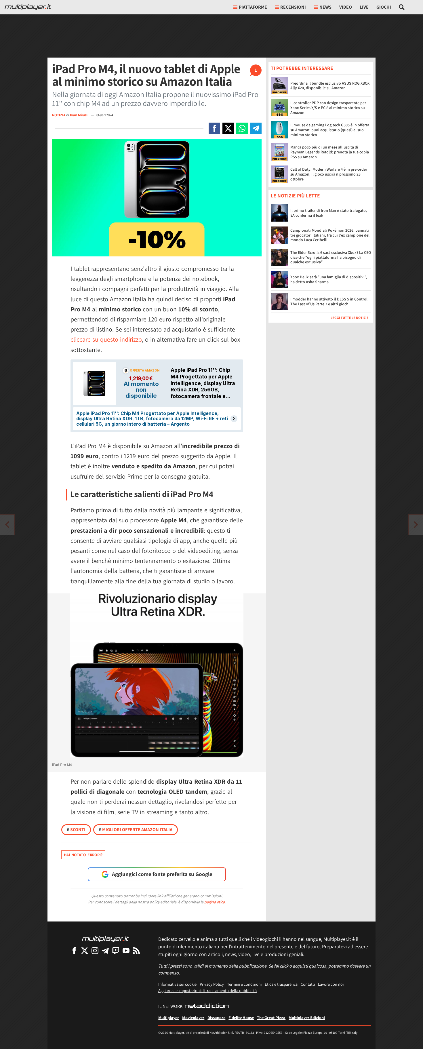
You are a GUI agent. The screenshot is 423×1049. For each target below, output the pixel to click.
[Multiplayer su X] (84, 950)
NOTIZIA (58, 115)
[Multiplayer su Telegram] (105, 950)
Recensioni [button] (293, 7)
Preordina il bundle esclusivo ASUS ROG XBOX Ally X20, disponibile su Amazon (329, 86)
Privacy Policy (212, 984)
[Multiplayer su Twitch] (115, 950)
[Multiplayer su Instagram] (95, 950)
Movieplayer (193, 1017)
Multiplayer (168, 1017)
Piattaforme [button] (253, 7)
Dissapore (216, 1017)
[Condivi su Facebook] (214, 128)
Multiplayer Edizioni (307, 1017)
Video (345, 7)
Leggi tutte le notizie (350, 318)
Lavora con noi (331, 984)
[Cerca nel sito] (402, 7)
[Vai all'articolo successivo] (7, 525)
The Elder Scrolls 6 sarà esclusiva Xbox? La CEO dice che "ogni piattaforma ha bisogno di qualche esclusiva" (330, 257)
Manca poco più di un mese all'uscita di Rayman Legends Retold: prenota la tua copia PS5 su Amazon (329, 151)
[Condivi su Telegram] (256, 128)
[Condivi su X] (228, 128)
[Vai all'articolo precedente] (416, 525)
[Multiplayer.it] (28, 7)
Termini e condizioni (244, 984)
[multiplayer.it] (105, 939)
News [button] (325, 7)
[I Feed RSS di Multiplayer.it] (136, 950)
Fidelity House (241, 1017)
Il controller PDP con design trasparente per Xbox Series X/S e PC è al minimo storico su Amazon (328, 107)
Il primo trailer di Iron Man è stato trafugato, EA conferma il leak (328, 213)
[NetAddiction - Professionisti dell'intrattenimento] (206, 1006)
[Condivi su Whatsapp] (242, 128)
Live (364, 7)
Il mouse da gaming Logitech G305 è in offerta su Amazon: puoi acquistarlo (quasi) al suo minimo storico (329, 129)
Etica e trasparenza (281, 984)
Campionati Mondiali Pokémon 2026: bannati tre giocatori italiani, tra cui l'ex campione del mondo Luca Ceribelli (329, 235)
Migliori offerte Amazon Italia (135, 830)
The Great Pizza (271, 1017)
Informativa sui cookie (177, 984)
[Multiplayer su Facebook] (74, 950)
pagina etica (214, 902)
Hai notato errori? (83, 854)
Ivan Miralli (79, 115)
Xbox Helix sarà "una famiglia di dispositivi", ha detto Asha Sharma (328, 280)
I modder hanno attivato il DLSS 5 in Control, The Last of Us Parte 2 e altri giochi (329, 302)
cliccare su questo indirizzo (106, 339)
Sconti (76, 830)
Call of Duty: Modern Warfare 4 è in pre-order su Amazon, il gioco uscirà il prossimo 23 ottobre (328, 174)
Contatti (308, 984)
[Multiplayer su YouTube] (126, 950)
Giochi (383, 7)
